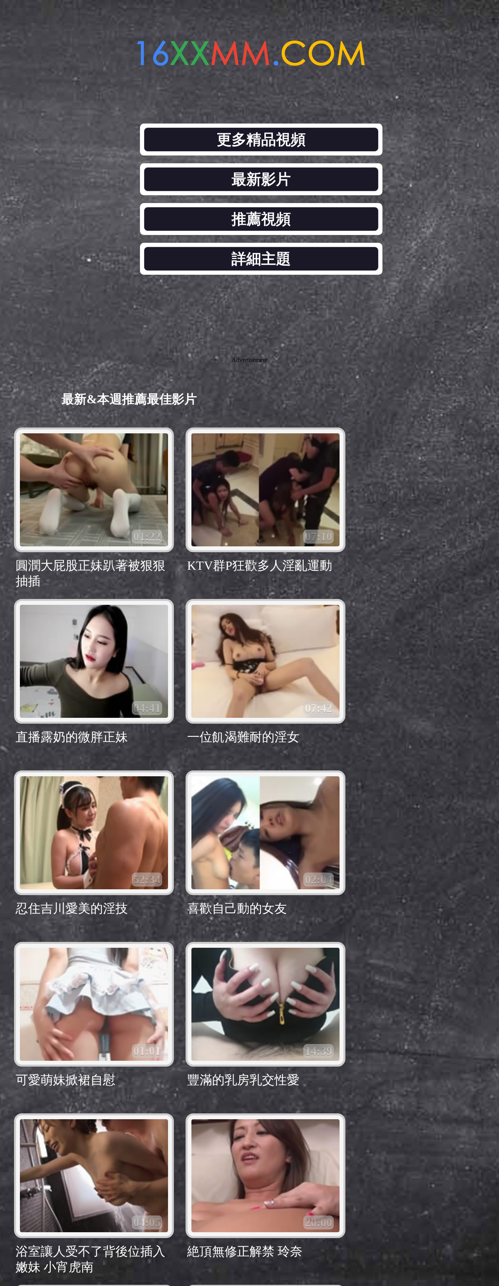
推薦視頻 (261, 219)
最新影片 (261, 179)
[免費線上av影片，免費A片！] (249, 61)
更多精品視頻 (261, 139)
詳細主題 (261, 259)
